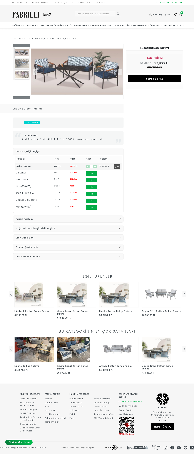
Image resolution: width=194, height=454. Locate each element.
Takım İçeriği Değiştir (154, 67)
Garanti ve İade (28, 424)
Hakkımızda (50, 410)
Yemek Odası (76, 406)
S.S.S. (47, 406)
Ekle (91, 173)
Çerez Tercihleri (28, 398)
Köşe (71, 418)
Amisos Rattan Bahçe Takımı (115, 366)
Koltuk (72, 414)
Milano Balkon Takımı (26, 366)
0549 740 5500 (129, 406)
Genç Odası (100, 406)
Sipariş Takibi (51, 402)
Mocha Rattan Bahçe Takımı (115, 311)
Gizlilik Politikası (27, 413)
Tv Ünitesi (74, 410)
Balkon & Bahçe (37, 38)
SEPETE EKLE (154, 78)
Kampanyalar (52, 421)
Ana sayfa (19, 38)
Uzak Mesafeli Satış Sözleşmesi (30, 429)
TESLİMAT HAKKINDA (40, 2)
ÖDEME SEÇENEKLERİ (63, 2)
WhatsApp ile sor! (21, 442)
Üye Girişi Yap (126, 414)
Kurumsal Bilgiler (28, 409)
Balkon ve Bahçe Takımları (63, 38)
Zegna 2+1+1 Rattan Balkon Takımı (161, 311)
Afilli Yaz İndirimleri (103, 418)
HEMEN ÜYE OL (162, 426)
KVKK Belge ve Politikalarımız (27, 404)
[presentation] (11, 294)
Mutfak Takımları (102, 398)
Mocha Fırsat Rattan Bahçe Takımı (72, 312)
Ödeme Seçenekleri (55, 418)
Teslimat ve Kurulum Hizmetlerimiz (30, 419)
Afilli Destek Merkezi (132, 401)
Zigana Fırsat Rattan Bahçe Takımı (72, 367)
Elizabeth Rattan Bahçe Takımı (31, 311)
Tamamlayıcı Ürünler (104, 414)
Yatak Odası (75, 402)
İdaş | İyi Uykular (102, 410)
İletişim (48, 398)
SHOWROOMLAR (19, 2)
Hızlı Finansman (52, 414)
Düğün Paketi (76, 398)
